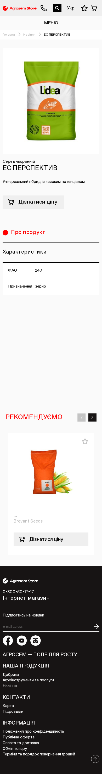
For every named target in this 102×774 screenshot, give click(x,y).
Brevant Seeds (28, 521)
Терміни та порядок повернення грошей (39, 754)
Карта (8, 706)
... (15, 515)
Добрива (11, 675)
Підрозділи (13, 712)
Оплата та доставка (21, 743)
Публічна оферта (19, 737)
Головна (9, 34)
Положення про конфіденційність (33, 731)
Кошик (95, 8)
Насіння (29, 34)
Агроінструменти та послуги (28, 680)
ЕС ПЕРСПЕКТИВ (57, 34)
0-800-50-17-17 (18, 592)
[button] (81, 417)
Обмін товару (15, 749)
